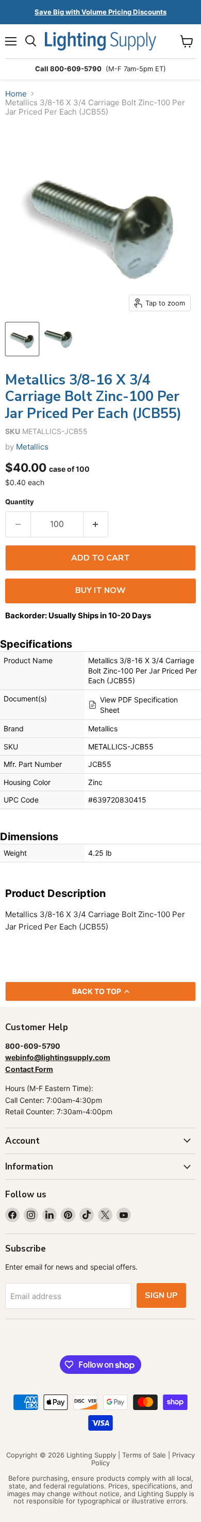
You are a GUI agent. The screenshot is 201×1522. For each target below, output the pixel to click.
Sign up (161, 1295)
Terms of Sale (144, 1455)
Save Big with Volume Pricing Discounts (100, 12)
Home (16, 93)
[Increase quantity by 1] (96, 524)
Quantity (19, 502)
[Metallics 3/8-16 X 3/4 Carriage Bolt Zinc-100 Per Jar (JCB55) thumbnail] (22, 339)
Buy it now (100, 590)
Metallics (32, 447)
